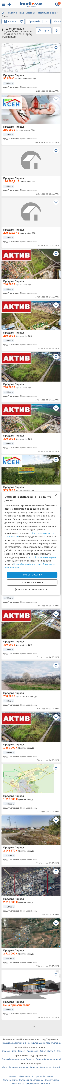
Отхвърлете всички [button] (32, 582)
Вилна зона (32, 1051)
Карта (45, 30)
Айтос (4, 1067)
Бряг (13, 1051)
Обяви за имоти (25, 1076)
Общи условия (52, 1080)
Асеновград (45, 1067)
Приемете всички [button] (32, 574)
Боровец (6, 1051)
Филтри (12, 21)
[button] (31, 589)
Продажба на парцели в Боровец (18, 1059)
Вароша (21, 1051)
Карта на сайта (10, 1080)
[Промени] (46, 21)
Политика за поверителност (26, 1083)
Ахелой (56, 1067)
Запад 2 (51, 1051)
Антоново (23, 1067)
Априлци (34, 1067)
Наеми (49, 1076)
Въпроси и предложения (31, 1080)
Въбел (43, 1051)
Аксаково (13, 1067)
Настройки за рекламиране (42, 557)
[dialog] (31, 543)
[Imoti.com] (3, 13)
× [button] (55, 495)
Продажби (40, 1076)
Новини (12, 1076)
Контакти (45, 1083)
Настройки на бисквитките (27, 564)
